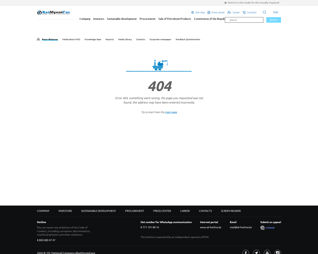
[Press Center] (38, 40)
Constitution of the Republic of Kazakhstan (219, 18)
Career (185, 210)
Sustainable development (122, 18)
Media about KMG (71, 39)
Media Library (125, 39)
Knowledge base (93, 39)
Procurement (148, 18)
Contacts (140, 39)
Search (274, 19)
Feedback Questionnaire (188, 39)
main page (171, 112)
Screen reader (231, 210)
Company (85, 18)
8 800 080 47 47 (46, 240)
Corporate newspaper (160, 39)
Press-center (162, 210)
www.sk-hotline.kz (210, 227)
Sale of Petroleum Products (174, 18)
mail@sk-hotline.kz (241, 227)
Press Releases (50, 39)
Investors (98, 18)
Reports (110, 39)
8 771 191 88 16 (150, 227)
